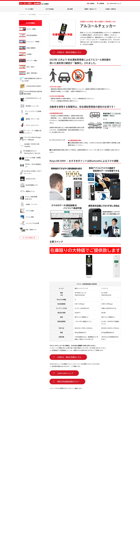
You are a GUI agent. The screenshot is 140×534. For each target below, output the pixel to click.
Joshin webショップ (115, 3)
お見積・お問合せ (110, 9)
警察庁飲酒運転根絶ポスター (68, 381)
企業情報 (91, 3)
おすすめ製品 (50, 9)
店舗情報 (101, 3)
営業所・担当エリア (90, 9)
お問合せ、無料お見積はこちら (69, 52)
